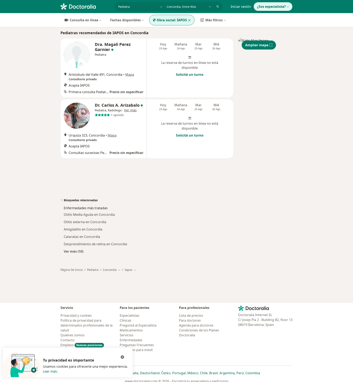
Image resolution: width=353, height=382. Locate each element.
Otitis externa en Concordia (85, 222)
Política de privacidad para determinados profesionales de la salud (86, 325)
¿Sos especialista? (271, 6)
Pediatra (92, 270)
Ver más (130, 110)
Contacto (67, 340)
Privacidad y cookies (76, 315)
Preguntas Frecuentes (137, 345)
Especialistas (129, 315)
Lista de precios (191, 315)
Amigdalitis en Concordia (83, 229)
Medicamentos (131, 330)
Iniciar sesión (241, 6)
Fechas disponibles (125, 20)
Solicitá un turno (189, 74)
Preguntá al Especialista (138, 325)
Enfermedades (131, 340)
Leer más (50, 371)
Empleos (81, 345)
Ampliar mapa (256, 45)
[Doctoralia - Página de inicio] (86, 6)
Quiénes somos (72, 335)
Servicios (126, 335)
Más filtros (214, 20)
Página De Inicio (71, 270)
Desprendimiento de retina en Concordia (95, 244)
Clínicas (125, 320)
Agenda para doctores (196, 325)
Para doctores (190, 320)
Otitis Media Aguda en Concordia (89, 214)
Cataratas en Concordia (82, 236)
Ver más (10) (73, 251)
